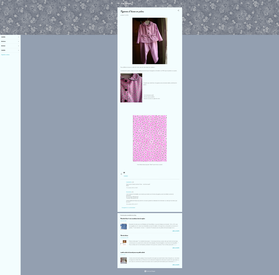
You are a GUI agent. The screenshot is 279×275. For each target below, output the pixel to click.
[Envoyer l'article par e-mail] (124, 173)
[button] (178, 11)
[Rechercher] (181, 4)
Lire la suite (175, 231)
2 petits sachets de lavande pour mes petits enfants (132, 252)
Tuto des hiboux (124, 235)
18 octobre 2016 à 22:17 (132, 204)
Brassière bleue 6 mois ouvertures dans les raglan (132, 218)
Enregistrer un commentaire (128, 207)
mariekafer (128, 182)
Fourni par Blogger (150, 271)
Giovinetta (128, 192)
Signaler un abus (5, 54)
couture (126, 176)
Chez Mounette (126, 3)
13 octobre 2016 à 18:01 (132, 187)
